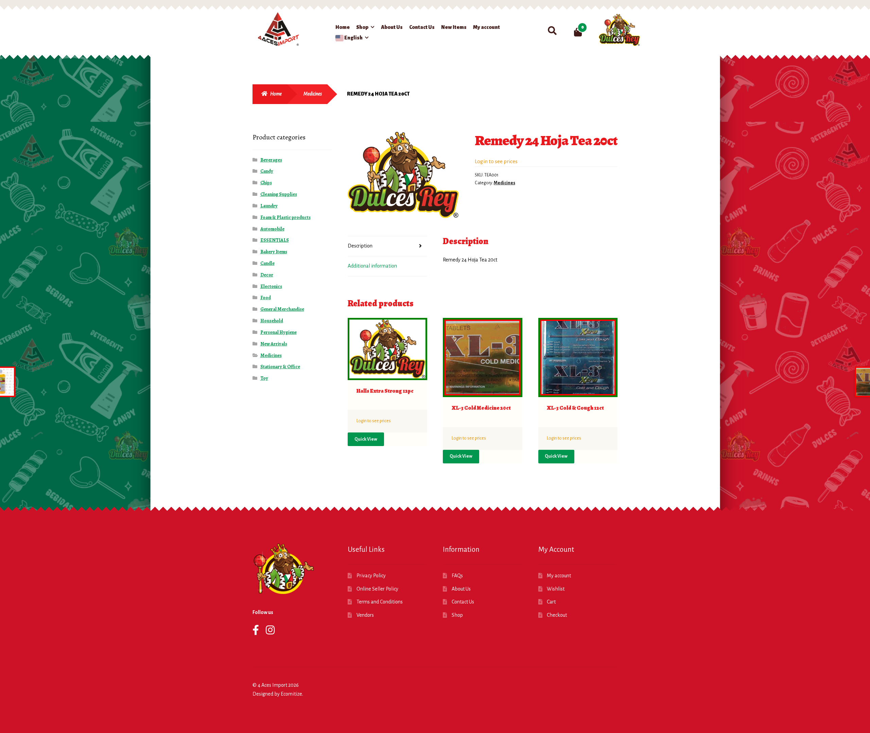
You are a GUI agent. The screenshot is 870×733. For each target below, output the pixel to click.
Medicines (312, 94)
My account (486, 27)
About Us (392, 27)
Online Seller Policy (377, 589)
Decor (266, 275)
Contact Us (422, 27)
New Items (454, 27)
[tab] (387, 246)
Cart (551, 601)
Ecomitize (291, 694)
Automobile (272, 229)
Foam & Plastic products (285, 217)
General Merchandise (282, 309)
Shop (362, 27)
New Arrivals (273, 344)
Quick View (365, 439)
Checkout (557, 615)
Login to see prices (496, 161)
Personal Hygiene (278, 332)
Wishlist (555, 589)
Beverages (271, 160)
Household (271, 321)
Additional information (372, 266)
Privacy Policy (371, 575)
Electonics (271, 286)
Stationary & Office (280, 366)
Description (360, 246)
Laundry (269, 206)
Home (342, 27)
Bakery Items (273, 252)
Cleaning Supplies (278, 194)
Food (265, 297)
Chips (266, 183)
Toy (264, 378)
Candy (266, 171)
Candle (267, 263)
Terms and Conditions (379, 601)
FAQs (457, 575)
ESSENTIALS (274, 240)
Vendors (365, 615)
